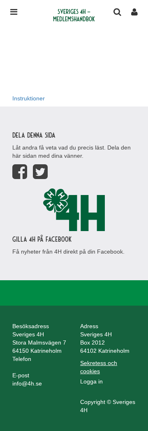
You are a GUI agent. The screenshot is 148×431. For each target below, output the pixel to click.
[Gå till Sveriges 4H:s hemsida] (74, 209)
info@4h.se (27, 383)
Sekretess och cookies (98, 367)
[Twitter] (40, 171)
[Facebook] (19, 171)
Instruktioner (28, 98)
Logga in (91, 381)
